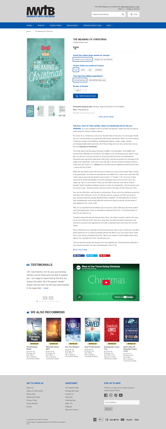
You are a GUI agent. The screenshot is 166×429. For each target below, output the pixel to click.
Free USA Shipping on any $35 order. (117, 7)
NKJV (83, 70)
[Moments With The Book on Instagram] (110, 396)
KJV (76, 70)
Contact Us (69, 394)
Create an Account (133, 9)
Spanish (98, 70)
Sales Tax (69, 403)
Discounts (69, 397)
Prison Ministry (32, 403)
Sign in (120, 9)
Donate (29, 406)
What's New (31, 394)
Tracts (40, 25)
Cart (135, 14)
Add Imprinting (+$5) (97, 80)
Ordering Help (70, 400)
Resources (72, 25)
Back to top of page (80, 249)
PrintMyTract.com (92, 25)
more (46, 288)
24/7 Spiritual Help (72, 387)
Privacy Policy (32, 400)
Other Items (56, 25)
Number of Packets (80, 86)
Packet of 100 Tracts (103, 59)
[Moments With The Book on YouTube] (121, 396)
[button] (37, 301)
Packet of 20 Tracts (82, 59)
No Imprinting (80, 80)
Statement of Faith (33, 397)
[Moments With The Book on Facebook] (106, 396)
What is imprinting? (94, 76)
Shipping (68, 406)
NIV (90, 70)
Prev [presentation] (45, 298)
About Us (30, 387)
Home (29, 25)
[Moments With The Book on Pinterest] (115, 396)
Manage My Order (72, 391)
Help (109, 25)
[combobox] (109, 14)
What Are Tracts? (71, 409)
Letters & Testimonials (35, 391)
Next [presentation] (51, 298)
